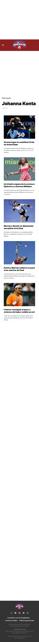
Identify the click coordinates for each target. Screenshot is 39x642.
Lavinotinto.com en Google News (18, 618)
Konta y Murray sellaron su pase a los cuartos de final (19, 269)
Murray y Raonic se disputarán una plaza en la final (18, 227)
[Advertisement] (19, 19)
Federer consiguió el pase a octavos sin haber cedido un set (19, 310)
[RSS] (27, 613)
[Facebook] (15, 613)
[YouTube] (23, 613)
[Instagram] (19, 613)
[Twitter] (11, 613)
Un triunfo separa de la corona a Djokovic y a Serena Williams (19, 185)
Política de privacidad (26, 620)
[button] (3, 45)
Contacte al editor (11, 620)
